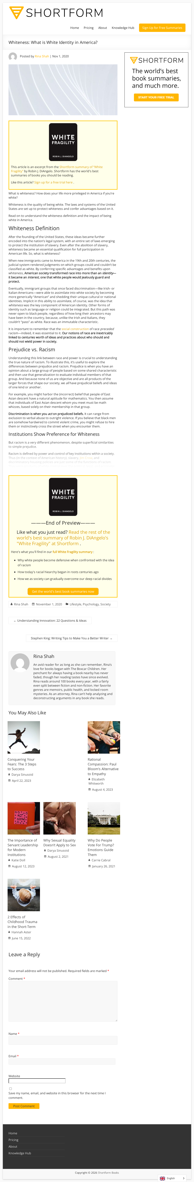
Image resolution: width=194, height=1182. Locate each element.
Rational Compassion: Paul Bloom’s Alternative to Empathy (103, 766)
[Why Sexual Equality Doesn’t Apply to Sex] (59, 804)
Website (14, 1076)
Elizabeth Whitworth (96, 781)
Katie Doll (18, 860)
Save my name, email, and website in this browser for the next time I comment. (57, 1095)
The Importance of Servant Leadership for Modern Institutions (23, 847)
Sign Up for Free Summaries (162, 28)
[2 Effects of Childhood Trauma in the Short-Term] (24, 881)
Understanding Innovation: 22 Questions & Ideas (50, 620)
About (102, 28)
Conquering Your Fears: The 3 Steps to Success (22, 764)
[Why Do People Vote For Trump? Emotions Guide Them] (104, 804)
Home (74, 28)
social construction (75, 329)
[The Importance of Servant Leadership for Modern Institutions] (24, 804)
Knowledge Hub (123, 28)
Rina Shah (42, 56)
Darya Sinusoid (22, 774)
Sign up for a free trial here (53, 182)
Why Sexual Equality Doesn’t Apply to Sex (59, 842)
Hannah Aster (21, 932)
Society (105, 604)
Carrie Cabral (101, 860)
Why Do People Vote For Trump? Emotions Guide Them (101, 847)
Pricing (89, 28)
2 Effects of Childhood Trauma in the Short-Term (22, 922)
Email (14, 1056)
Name (14, 1034)
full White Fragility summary (73, 552)
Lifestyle (75, 604)
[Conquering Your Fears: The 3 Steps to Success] (24, 723)
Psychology (91, 604)
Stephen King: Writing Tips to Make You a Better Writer (72, 638)
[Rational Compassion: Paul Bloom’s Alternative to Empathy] (104, 723)
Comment (17, 979)
